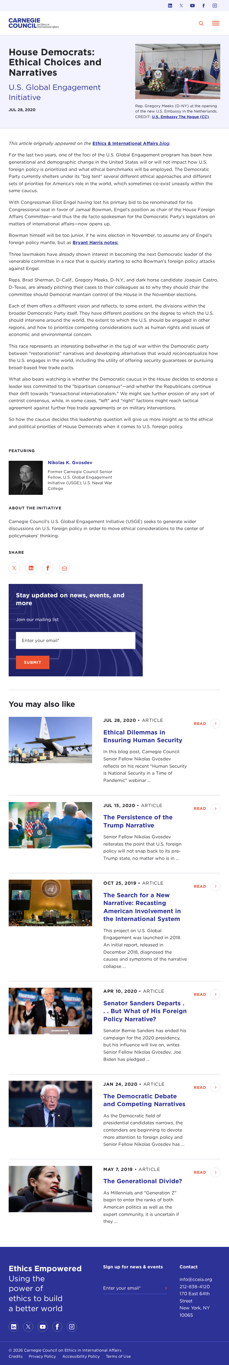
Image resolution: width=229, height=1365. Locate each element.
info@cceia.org (196, 1279)
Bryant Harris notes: (95, 242)
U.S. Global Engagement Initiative (55, 92)
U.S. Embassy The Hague (176, 116)
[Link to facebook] (203, 5)
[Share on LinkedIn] (31, 568)
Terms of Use (118, 1356)
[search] (201, 23)
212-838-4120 (195, 1286)
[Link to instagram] (214, 5)
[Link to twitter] (181, 5)
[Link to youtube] (192, 5)
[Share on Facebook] (47, 568)
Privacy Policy (42, 1356)
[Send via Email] (64, 568)
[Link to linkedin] (170, 5)
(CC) (204, 116)
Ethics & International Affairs (131, 143)
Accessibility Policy (81, 1356)
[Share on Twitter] (14, 568)
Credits (16, 1356)
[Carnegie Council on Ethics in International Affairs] (34, 23)
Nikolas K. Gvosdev (70, 462)
